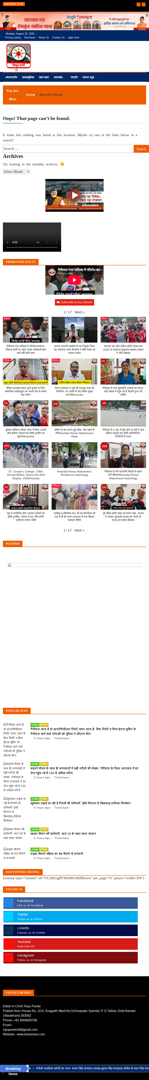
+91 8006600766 (25, 1020)
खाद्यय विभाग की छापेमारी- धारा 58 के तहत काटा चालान (63, 833)
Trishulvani (62, 738)
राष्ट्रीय (74, 77)
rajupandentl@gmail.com (20, 1029)
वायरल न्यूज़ (88, 77)
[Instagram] (136, 33)
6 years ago (42, 777)
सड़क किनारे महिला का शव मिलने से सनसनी (56, 853)
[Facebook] (125, 33)
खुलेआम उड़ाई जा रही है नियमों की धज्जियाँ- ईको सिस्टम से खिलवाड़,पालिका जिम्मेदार (80, 803)
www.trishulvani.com (31, 1034)
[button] (80, 312)
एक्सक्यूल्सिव (28, 77)
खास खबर (44, 77)
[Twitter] (130, 33)
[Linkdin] (142, 33)
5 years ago (42, 738)
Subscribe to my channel (76, 302)
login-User (73, 37)
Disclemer (30, 37)
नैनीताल (44, 725)
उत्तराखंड (58, 77)
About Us (44, 37)
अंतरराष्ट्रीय (11, 77)
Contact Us (58, 37)
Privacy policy (13, 37)
